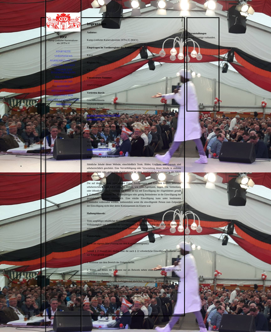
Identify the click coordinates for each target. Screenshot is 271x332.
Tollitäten (63, 77)
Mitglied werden (63, 90)
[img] (63, 22)
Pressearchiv (63, 81)
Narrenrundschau (63, 60)
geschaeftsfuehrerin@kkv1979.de (103, 115)
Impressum (63, 104)
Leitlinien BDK (63, 95)
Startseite (63, 51)
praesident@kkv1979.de (99, 149)
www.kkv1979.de (96, 119)
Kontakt (63, 86)
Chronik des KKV (63, 65)
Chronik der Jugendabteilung (63, 71)
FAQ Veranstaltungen (63, 99)
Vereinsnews (63, 56)
